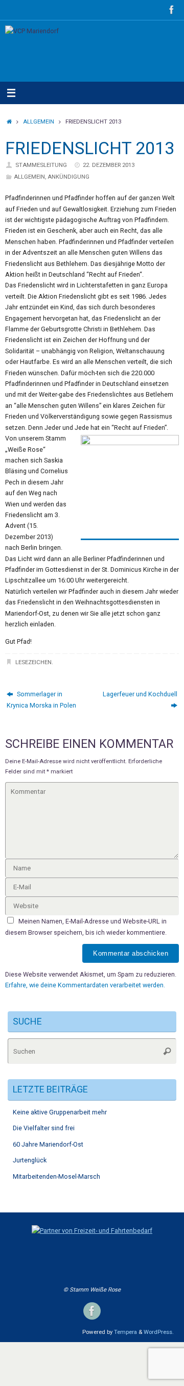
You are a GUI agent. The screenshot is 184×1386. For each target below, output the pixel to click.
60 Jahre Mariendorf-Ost (48, 1144)
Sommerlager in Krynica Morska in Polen (41, 699)
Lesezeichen (33, 662)
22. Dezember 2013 (108, 164)
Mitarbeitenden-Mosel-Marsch (56, 1176)
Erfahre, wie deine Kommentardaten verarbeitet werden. (85, 985)
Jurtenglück (30, 1160)
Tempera (125, 1331)
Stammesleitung (41, 164)
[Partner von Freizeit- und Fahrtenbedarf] (92, 1230)
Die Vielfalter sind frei (44, 1128)
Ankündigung (68, 176)
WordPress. (159, 1331)
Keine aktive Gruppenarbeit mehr (60, 1112)
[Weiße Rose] (172, 10)
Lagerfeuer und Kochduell (140, 694)
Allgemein (38, 121)
